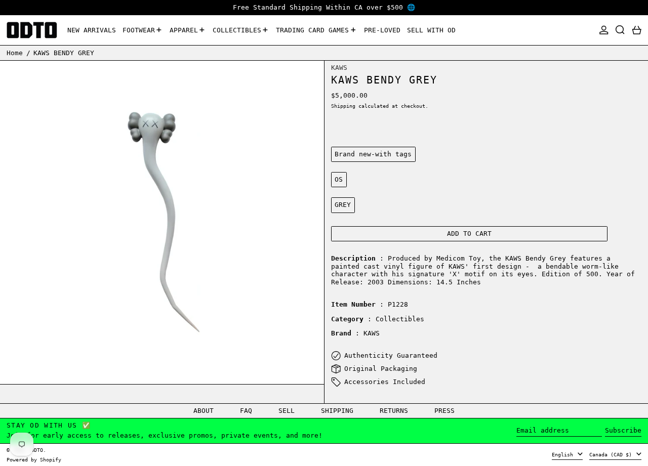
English (564, 454)
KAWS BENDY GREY (63, 52)
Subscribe (623, 430)
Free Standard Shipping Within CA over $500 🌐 (324, 7)
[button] (620, 30)
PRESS (444, 410)
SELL (286, 410)
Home (15, 52)
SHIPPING (337, 410)
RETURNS (394, 410)
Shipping (343, 106)
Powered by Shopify (34, 459)
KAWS (339, 67)
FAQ (246, 410)
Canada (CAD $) (612, 454)
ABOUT (203, 410)
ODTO (37, 450)
